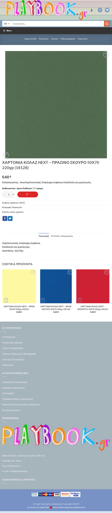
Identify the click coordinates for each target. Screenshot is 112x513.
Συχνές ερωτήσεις (11, 410)
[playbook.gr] (46, 10)
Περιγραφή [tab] (44, 236)
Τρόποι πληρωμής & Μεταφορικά (19, 353)
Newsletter (7, 365)
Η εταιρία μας (9, 336)
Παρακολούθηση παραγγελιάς (17, 398)
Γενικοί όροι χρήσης (12, 342)
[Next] (109, 295)
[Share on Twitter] (10, 218)
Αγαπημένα (8, 393)
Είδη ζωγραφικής (68, 39)
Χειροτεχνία (83, 39)
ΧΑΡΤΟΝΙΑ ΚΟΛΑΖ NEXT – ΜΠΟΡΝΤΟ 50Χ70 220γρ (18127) (93, 307)
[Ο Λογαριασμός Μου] (91, 10)
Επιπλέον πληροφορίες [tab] (62, 236)
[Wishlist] (100, 10)
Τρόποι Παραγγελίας (12, 348)
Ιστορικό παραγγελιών (13, 387)
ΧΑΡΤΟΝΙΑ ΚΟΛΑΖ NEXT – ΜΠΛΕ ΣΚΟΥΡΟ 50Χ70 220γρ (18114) (55, 307)
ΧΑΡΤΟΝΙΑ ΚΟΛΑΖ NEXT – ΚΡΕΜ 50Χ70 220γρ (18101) (19, 307)
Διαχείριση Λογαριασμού (15, 382)
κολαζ (12, 212)
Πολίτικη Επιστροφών (13, 359)
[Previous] (2, 295)
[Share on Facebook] (4, 218)
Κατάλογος (43, 39)
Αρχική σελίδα (30, 39)
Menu (9, 30)
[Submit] (107, 23)
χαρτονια (19, 212)
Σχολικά (54, 39)
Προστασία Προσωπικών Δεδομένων (21, 404)
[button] (107, 10)
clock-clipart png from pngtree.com (69, 507)
